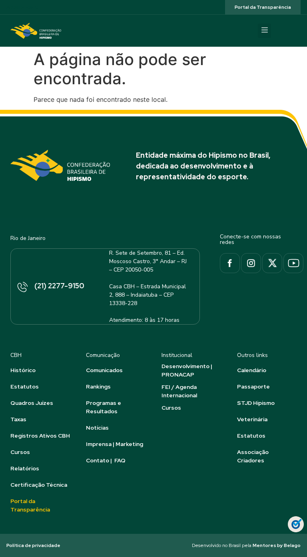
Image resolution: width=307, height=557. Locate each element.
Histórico (23, 370)
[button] (264, 31)
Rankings (98, 386)
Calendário (251, 370)
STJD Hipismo (256, 402)
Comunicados (104, 370)
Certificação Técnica (38, 484)
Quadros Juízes (31, 402)
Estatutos (24, 386)
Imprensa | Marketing (114, 444)
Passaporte (253, 386)
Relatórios (24, 468)
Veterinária (252, 419)
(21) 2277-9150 (59, 285)
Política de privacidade (33, 545)
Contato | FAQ (106, 460)
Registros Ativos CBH (40, 435)
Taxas (18, 419)
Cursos (20, 452)
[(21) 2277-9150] (22, 287)
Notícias (97, 427)
